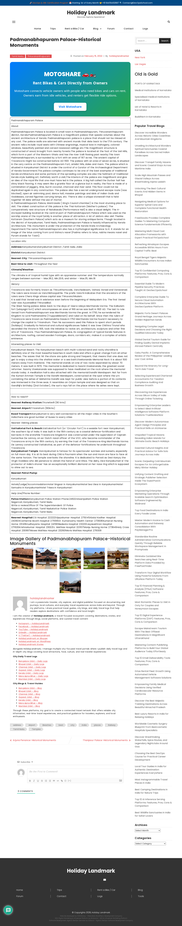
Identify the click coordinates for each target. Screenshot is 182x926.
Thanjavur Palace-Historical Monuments (105, 740)
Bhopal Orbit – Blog (28, 691)
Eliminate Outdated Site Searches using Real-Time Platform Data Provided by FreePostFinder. (150, 561)
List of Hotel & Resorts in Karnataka (148, 108)
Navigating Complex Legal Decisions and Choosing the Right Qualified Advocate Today (153, 330)
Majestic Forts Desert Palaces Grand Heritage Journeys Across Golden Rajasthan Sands (153, 316)
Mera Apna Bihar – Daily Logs (33, 676)
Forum (111, 28)
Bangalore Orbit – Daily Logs (33, 661)
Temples (36, 729)
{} (66, 781)
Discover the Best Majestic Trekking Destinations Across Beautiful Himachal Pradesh (151, 704)
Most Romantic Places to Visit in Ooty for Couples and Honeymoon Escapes (152, 605)
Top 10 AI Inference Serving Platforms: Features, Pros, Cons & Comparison (153, 802)
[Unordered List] (50, 780)
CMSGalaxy (81, 916)
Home (37, 28)
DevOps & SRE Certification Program (51, 2)
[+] (69, 781)
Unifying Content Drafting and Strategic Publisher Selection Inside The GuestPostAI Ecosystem (151, 479)
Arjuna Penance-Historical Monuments (34, 740)
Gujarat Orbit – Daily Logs (32, 670)
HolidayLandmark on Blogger (33, 638)
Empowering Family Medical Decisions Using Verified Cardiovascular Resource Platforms (150, 689)
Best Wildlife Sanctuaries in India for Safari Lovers (152, 814)
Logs (145, 28)
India (84, 725)
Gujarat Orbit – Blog (29, 697)
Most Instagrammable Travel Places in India (151, 781)
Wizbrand (95, 918)
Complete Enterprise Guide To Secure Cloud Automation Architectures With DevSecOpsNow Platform (152, 301)
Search (164, 40)
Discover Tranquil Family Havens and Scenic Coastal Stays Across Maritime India (153, 165)
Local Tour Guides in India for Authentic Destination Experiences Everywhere (151, 770)
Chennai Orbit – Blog (29, 694)
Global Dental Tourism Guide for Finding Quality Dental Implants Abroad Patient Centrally (153, 343)
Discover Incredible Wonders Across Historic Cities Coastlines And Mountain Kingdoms (152, 136)
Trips (53, 28)
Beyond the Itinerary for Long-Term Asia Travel (152, 367)
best (61, 725)
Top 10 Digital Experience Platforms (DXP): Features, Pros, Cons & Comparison (152, 618)
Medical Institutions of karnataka (153, 90)
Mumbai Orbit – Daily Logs (32, 679)
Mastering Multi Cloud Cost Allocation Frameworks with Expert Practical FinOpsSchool (152, 234)
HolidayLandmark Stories (31, 644)
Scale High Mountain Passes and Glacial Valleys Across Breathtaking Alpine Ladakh (152, 178)
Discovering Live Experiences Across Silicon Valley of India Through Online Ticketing (151, 395)
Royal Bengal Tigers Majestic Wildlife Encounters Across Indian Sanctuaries (153, 261)
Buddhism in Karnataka (147, 116)
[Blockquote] (54, 780)
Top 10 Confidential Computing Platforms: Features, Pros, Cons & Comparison (153, 274)
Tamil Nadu (17, 56)
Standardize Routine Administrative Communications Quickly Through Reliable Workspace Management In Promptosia (153, 543)
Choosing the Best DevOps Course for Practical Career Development (150, 756)
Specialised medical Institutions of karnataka (152, 98)
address (17, 725)
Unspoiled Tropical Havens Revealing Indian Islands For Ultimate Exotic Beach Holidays (152, 438)
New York (140, 57)
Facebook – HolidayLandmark (34, 626)
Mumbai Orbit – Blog (29, 706)
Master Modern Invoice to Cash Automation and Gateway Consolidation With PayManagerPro (152, 525)
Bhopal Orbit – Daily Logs (31, 664)
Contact (129, 28)
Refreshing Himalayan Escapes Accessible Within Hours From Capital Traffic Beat (152, 247)
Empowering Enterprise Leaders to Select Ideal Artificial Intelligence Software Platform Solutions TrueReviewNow (152, 410)
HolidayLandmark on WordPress (35, 641)
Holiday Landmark (91, 12)
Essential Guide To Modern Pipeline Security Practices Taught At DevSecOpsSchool (151, 287)
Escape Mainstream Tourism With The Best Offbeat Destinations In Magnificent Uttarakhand (151, 633)
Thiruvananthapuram (39, 56)
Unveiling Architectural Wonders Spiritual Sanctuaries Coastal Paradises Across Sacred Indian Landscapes (153, 150)
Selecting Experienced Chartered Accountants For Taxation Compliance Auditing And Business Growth (153, 380)
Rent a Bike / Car (74, 28)
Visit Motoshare (70, 107)
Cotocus (91, 920)
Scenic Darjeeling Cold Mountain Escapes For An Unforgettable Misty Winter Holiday (153, 464)
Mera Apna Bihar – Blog (30, 703)
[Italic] (34, 780)
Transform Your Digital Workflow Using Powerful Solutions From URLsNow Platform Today (153, 576)
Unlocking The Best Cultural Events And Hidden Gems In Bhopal (150, 192)
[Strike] (42, 780)
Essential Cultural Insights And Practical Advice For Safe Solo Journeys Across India (151, 451)
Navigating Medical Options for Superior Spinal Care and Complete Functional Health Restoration (152, 206)
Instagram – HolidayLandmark (34, 623)
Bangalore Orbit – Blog (30, 688)
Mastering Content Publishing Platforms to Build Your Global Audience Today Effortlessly (151, 648)
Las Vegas (140, 64)
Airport (32, 725)
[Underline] (38, 780)
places (97, 725)
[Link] (62, 780)
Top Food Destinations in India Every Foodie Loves (151, 512)
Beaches (47, 725)
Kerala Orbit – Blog (28, 700)
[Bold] (30, 780)
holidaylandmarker (119, 56)
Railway (111, 725)
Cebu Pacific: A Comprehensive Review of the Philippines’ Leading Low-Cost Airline (153, 356)
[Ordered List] (46, 780)
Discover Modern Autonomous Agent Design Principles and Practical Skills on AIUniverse (152, 425)
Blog (95, 28)
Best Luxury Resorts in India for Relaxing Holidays (151, 715)
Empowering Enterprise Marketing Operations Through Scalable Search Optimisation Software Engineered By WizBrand (152, 497)
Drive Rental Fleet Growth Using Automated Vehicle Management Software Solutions (153, 674)
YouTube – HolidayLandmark (33, 629)
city (72, 725)
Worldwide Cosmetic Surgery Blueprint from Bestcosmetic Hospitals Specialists (151, 727)
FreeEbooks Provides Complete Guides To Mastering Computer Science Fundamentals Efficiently (153, 221)
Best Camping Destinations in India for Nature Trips (151, 791)
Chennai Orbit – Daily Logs (32, 667)
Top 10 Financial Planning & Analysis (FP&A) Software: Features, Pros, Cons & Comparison (150, 590)
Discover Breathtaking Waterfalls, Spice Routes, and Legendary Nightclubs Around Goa (151, 741)
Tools (141, 896)
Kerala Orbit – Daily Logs (31, 673)
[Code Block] (58, 780)
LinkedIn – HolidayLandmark (33, 632)
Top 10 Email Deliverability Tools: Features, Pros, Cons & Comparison (152, 661)
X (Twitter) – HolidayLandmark (34, 635)
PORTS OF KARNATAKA (147, 83)
